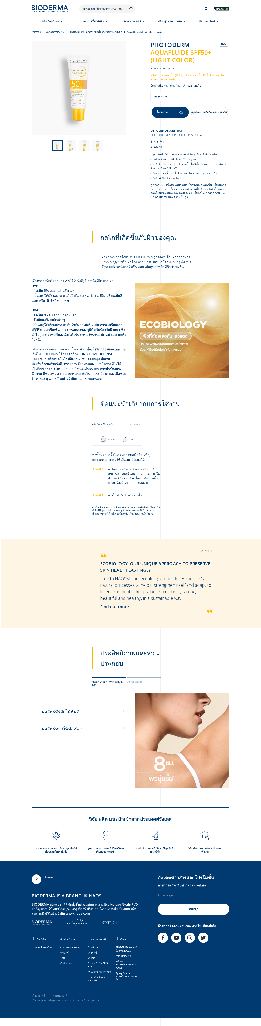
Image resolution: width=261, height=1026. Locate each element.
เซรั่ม (62, 958)
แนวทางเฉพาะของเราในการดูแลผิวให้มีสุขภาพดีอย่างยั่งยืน (56, 850)
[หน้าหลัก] (50, 9)
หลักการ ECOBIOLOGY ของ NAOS (126, 964)
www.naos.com (78, 913)
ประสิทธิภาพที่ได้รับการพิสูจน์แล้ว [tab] (107, 683)
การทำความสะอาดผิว (99, 972)
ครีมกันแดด (66, 963)
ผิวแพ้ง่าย (93, 947)
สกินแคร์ (64, 952)
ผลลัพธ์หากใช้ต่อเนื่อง (62, 729)
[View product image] (79, 88)
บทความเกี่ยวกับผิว (92, 21)
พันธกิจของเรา (123, 956)
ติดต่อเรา (50, 877)
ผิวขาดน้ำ (93, 952)
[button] (210, 551)
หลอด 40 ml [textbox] (161, 96)
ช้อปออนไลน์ (207, 21)
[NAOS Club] (221, 9)
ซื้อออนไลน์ (162, 112)
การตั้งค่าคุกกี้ (60, 995)
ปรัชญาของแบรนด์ (170, 21)
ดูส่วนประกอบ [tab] (134, 682)
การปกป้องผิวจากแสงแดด (97, 978)
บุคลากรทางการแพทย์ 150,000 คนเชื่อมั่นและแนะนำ (106, 850)
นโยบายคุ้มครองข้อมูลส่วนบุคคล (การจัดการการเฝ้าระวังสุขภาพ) (66, 1000)
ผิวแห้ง (91, 958)
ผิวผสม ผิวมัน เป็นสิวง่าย (98, 965)
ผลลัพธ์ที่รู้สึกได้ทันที (60, 711)
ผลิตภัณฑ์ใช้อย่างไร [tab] (103, 424)
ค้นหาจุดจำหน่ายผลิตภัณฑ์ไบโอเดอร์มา (209, 112)
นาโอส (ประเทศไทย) (42, 947)
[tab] (109, 424)
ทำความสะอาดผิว (69, 947)
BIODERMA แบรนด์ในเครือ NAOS (126, 949)
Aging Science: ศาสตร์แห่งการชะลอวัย (126, 976)
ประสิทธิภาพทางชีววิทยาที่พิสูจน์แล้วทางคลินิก (155, 850)
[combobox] (189, 96)
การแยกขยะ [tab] (133, 424)
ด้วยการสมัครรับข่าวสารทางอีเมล (182, 885)
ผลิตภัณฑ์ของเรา (53, 21)
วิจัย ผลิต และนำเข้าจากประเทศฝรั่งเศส (204, 850)
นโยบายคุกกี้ (38, 995)
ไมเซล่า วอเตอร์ (131, 21)
